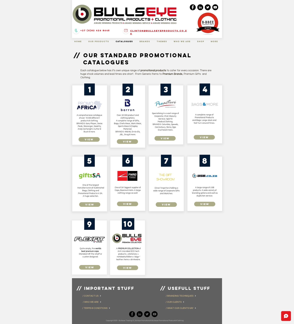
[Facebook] (193, 7)
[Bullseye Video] (215, 7)
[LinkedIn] (200, 7)
